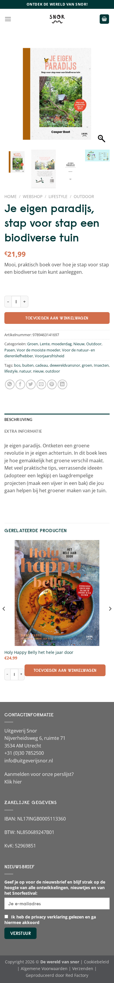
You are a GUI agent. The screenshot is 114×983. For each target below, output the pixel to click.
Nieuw (78, 343)
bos (17, 365)
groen (87, 365)
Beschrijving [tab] (18, 419)
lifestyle (11, 371)
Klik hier (13, 782)
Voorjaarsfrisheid (49, 355)
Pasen (9, 350)
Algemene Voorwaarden (44, 968)
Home (10, 196)
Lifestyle (58, 196)
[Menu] (7, 19)
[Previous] (4, 620)
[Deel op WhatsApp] (10, 384)
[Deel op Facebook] (20, 384)
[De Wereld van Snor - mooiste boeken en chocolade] (57, 19)
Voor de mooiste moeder (38, 350)
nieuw (38, 371)
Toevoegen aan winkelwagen (57, 318)
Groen (32, 343)
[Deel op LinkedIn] (62, 384)
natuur (25, 371)
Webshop (32, 196)
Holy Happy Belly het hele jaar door (38, 652)
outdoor (52, 371)
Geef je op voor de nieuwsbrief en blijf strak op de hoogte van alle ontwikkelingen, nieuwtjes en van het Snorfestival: (54, 887)
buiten (28, 365)
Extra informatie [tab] (23, 431)
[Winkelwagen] (104, 19)
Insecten (101, 365)
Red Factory (76, 975)
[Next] (110, 620)
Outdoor (84, 196)
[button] (102, 96)
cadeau (41, 365)
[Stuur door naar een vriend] (41, 384)
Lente (45, 343)
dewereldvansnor (65, 365)
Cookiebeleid (96, 962)
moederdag (61, 343)
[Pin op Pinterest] (52, 384)
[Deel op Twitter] (31, 384)
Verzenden (82, 968)
